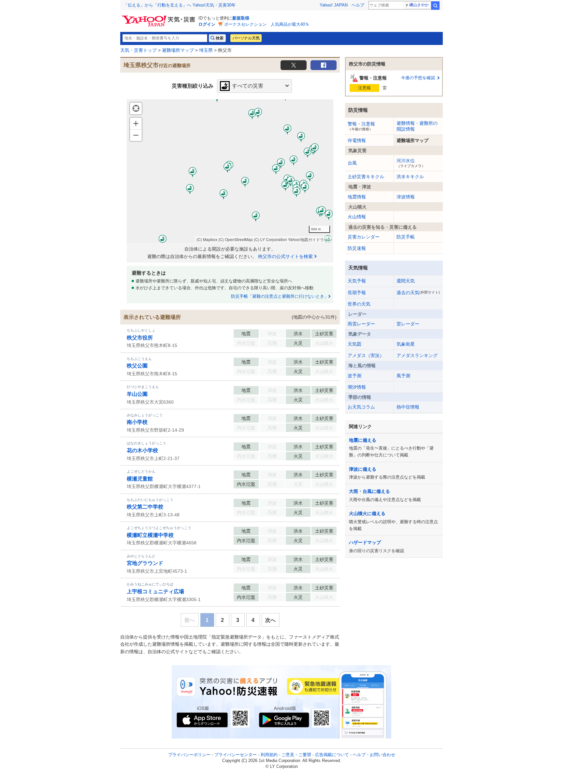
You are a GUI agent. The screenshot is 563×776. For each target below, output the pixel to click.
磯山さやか (419, 5)
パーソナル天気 (246, 38)
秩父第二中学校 (145, 507)
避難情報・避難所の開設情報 (417, 126)
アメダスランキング (417, 355)
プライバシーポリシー (189, 754)
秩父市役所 (140, 337)
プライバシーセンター (235, 754)
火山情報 (357, 216)
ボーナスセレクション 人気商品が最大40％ (266, 24)
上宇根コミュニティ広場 (155, 591)
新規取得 (240, 18)
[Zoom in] (136, 123)
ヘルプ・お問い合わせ (374, 754)
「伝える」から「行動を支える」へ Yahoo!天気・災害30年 (179, 5)
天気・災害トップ (138, 50)
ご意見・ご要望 (296, 754)
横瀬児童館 (140, 478)
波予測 (354, 375)
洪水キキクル (410, 176)
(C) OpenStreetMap (235, 239)
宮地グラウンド (145, 563)
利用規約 (269, 754)
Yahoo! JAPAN (334, 5)
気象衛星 (406, 344)
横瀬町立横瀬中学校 (150, 535)
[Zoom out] (136, 135)
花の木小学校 (142, 450)
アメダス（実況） (366, 355)
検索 (435, 5)
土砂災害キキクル (366, 176)
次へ (270, 620)
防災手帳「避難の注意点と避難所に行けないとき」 (279, 296)
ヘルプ (358, 5)
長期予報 (357, 292)
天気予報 (357, 280)
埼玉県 (206, 50)
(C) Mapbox (206, 239)
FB (323, 65)
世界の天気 (359, 304)
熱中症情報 (408, 407)
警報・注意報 (361, 126)
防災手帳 (406, 236)
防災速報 (357, 248)
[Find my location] (136, 108)
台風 (352, 162)
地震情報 (357, 196)
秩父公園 (137, 365)
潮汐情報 (357, 387)
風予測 (403, 375)
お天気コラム (361, 407)
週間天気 (406, 280)
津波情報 (406, 196)
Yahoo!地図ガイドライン (310, 239)
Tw (294, 65)
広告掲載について (332, 754)
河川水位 (411, 163)
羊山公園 (137, 394)
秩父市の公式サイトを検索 (285, 256)
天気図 (354, 344)
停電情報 (357, 140)
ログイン (206, 24)
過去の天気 (418, 292)
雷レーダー (408, 323)
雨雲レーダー (361, 323)
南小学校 (137, 422)
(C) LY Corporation (270, 239)
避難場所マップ (178, 50)
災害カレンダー (364, 236)
